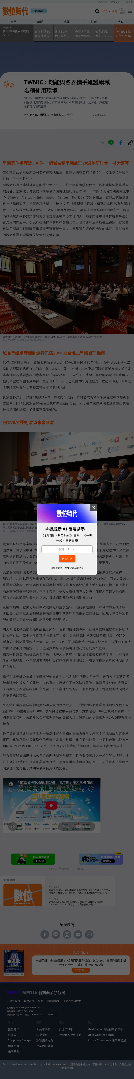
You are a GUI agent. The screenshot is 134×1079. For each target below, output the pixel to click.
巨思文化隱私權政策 (73, 567)
